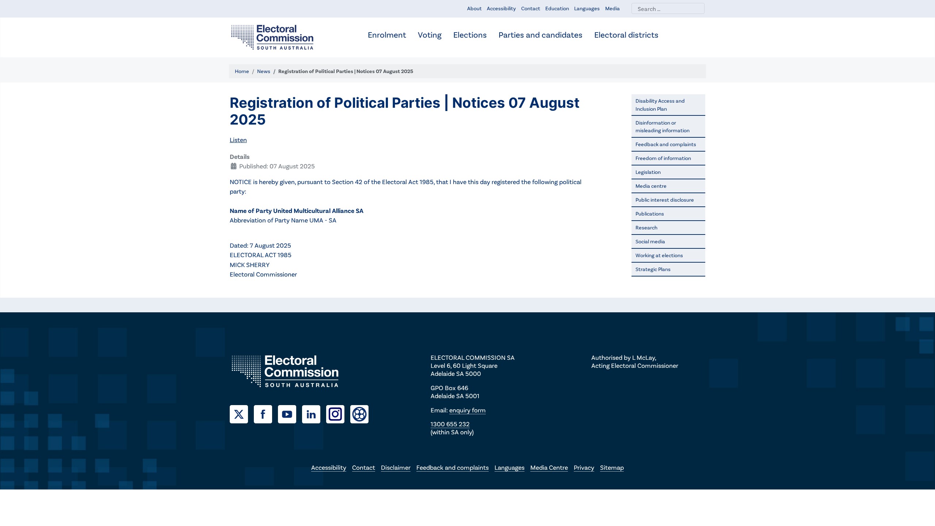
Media (612, 8)
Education (557, 8)
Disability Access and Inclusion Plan (660, 105)
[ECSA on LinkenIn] (314, 413)
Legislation (648, 172)
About (474, 8)
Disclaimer (396, 467)
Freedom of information (663, 158)
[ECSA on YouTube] (290, 413)
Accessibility (501, 8)
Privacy (584, 467)
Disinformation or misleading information (663, 126)
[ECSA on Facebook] (266, 413)
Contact (530, 8)
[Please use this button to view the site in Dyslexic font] (359, 413)
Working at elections (659, 255)
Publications (650, 213)
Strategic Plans (653, 269)
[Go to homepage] (272, 37)
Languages (587, 8)
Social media (650, 241)
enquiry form (467, 410)
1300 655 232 (450, 424)
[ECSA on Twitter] (242, 413)
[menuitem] (387, 35)
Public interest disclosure (665, 200)
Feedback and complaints (666, 144)
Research (646, 227)
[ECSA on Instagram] (338, 413)
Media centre (651, 186)
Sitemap (612, 467)
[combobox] (668, 8)
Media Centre (549, 467)
